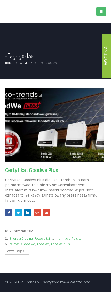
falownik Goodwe (22, 244)
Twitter (18, 212)
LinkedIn (27, 212)
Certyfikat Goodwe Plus (31, 170)
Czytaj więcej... (17, 251)
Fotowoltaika (43, 239)
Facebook (8, 212)
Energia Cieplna (21, 239)
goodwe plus (60, 244)
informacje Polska (68, 239)
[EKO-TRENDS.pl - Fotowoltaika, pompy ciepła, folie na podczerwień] (24, 10)
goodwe (43, 244)
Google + (37, 212)
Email (46, 212)
